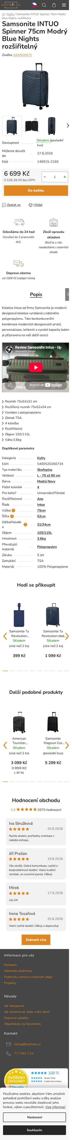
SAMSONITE (22, 55)
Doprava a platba (16, 1018)
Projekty (10, 983)
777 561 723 (24, 1053)
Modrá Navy (46, 481)
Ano (40, 499)
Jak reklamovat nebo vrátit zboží (27, 1012)
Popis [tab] (36, 294)
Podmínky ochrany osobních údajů (28, 977)
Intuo (41, 504)
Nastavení (34, 1117)
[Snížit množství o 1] (45, 177)
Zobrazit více (36, 940)
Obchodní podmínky (18, 971)
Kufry (41, 458)
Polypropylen (47, 547)
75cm (41, 510)
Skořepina (44, 469)
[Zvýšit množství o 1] (65, 177)
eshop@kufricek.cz (27, 1044)
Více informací (55, 1107)
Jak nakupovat (14, 1006)
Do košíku (36, 190)
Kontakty (10, 965)
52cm (41, 516)
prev (5, 636)
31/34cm (44, 524)
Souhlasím (34, 1130)
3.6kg (41, 538)
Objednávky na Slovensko (22, 1024)
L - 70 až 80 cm (48, 475)
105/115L (44, 533)
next (67, 636)
